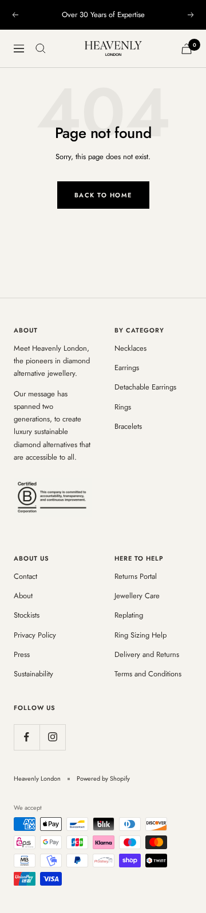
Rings (122, 406)
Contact (25, 576)
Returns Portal (135, 576)
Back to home (103, 195)
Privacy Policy (35, 635)
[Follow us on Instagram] (52, 737)
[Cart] (186, 48)
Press (22, 654)
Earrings (126, 367)
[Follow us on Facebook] (26, 737)
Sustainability (33, 673)
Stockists (26, 615)
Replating (128, 615)
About (23, 595)
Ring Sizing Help (140, 635)
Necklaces (130, 348)
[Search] (40, 48)
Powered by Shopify (103, 778)
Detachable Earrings (145, 387)
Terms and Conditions (147, 673)
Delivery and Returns (146, 654)
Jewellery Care (137, 595)
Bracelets (128, 426)
